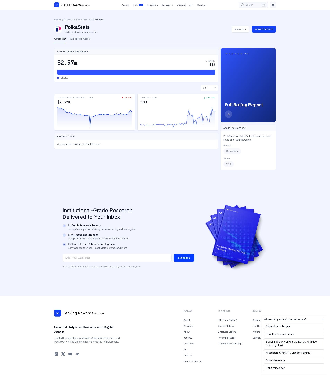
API (191, 4)
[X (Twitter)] (63, 354)
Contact (202, 4)
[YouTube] (70, 354)
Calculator (189, 343)
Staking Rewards (63, 19)
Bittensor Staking (227, 331)
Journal (181, 4)
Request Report (264, 29)
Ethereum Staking (227, 320)
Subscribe (184, 257)
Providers (152, 4)
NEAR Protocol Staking (229, 343)
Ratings (166, 4)
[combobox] (209, 88)
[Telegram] (77, 354)
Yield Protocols (260, 326)
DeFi (137, 4)
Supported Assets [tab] (80, 38)
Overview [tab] (60, 38)
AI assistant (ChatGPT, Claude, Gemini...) (288, 352)
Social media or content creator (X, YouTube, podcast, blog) (292, 343)
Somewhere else (275, 360)
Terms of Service (193, 361)
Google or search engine (280, 333)
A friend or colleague (278, 326)
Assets (125, 4)
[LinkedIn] (56, 354)
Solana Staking (226, 326)
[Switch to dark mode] (273, 5)
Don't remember (275, 367)
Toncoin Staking (226, 337)
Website (234, 151)
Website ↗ (240, 29)
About (187, 331)
